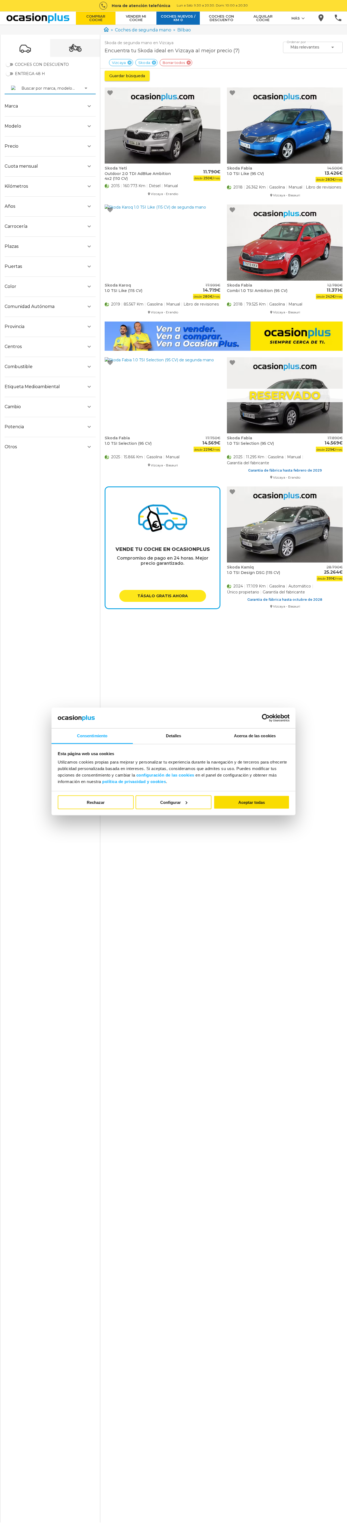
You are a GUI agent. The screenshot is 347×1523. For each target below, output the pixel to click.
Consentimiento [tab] (92, 735)
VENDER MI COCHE (136, 18)
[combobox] (22, 88)
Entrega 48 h (30, 73)
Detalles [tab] (173, 735)
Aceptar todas (251, 802)
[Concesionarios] (321, 18)
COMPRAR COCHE (95, 18)
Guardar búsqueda (127, 75)
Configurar (170, 802)
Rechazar (96, 802)
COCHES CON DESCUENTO (221, 18)
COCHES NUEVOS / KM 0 (178, 18)
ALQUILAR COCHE (262, 18)
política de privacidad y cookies (134, 781)
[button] (162, 596)
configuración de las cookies (165, 775)
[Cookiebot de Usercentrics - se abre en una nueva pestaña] (266, 718)
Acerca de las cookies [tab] (255, 735)
